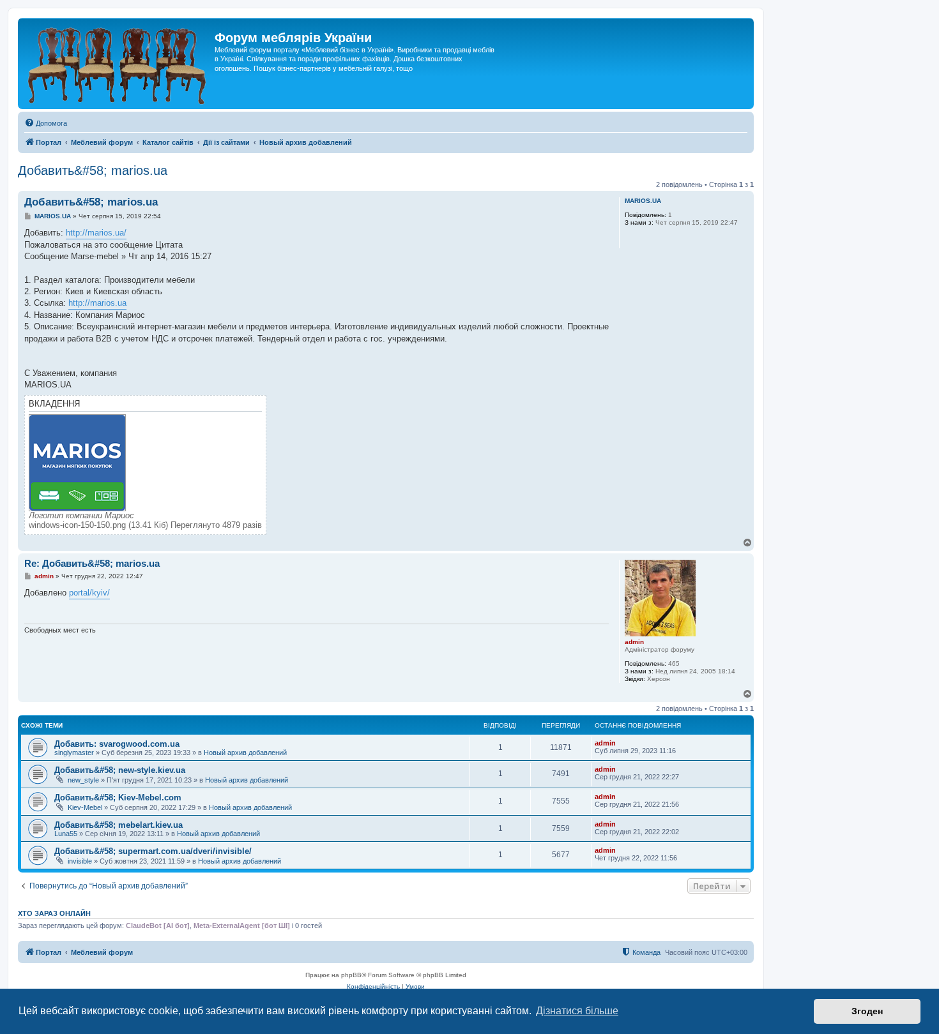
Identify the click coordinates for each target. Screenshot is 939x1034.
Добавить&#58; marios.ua (92, 170)
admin (634, 641)
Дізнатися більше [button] (577, 1010)
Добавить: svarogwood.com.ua (116, 744)
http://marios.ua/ (96, 232)
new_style (83, 780)
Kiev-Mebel (85, 807)
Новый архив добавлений (245, 752)
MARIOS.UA (643, 200)
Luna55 (65, 833)
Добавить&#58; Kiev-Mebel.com (117, 797)
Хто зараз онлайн (54, 913)
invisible (80, 861)
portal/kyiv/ (89, 592)
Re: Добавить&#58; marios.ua (92, 563)
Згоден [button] (867, 1011)
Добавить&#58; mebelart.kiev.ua (118, 825)
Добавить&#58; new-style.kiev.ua (119, 770)
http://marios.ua (97, 303)
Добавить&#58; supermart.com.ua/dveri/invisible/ (153, 851)
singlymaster (74, 752)
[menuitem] (45, 123)
